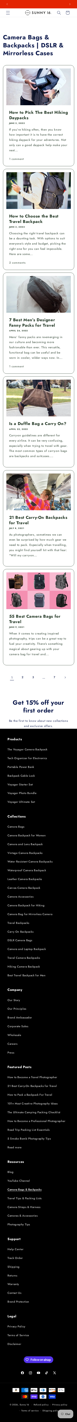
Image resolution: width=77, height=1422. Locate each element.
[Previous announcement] (7, 4)
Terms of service (30, 1410)
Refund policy (41, 1404)
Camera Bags (15, 827)
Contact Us (14, 1293)
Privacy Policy (16, 1326)
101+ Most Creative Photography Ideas (32, 1103)
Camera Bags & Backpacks (24, 1189)
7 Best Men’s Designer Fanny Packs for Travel (32, 322)
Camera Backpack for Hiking (25, 905)
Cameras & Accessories (22, 1216)
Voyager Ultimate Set (21, 802)
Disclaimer (14, 1344)
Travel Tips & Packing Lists (24, 1198)
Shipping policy (50, 1410)
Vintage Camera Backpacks (25, 853)
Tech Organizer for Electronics (27, 758)
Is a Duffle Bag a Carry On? (37, 423)
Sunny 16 (24, 1404)
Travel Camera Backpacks (23, 958)
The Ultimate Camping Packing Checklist (33, 1112)
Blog (10, 1172)
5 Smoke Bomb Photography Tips (29, 1139)
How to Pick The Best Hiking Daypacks (38, 115)
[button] (8, 12)
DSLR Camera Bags (19, 940)
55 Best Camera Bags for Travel (34, 619)
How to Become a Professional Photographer (36, 1121)
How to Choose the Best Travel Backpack (33, 218)
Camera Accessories (20, 897)
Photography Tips (18, 1224)
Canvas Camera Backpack (23, 888)
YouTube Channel (18, 1181)
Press (10, 1053)
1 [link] (12, 677)
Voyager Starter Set (20, 784)
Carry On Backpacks (20, 932)
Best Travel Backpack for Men (26, 975)
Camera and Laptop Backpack (26, 949)
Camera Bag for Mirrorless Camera (29, 914)
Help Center (15, 1249)
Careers (12, 1044)
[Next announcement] (70, 4)
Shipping (13, 1267)
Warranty (13, 1284)
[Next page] (65, 677)
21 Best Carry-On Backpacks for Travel (38, 520)
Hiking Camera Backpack (23, 967)
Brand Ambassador (19, 1017)
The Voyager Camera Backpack (27, 749)
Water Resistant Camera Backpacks (30, 862)
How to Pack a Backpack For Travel (29, 1095)
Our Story (13, 1000)
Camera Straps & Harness (24, 1207)
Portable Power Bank (20, 767)
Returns (12, 1275)
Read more (14, 1147)
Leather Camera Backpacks (24, 879)
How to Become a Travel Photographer (32, 1077)
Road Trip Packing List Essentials (28, 1130)
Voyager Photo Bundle (22, 793)
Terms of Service (18, 1335)
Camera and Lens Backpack (25, 844)
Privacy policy (59, 1404)
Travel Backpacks (18, 923)
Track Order (15, 1258)
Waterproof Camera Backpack (26, 870)
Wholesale (14, 1035)
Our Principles (16, 1009)
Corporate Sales (17, 1026)
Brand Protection (18, 1302)
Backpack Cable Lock (21, 776)
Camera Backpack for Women (26, 835)
